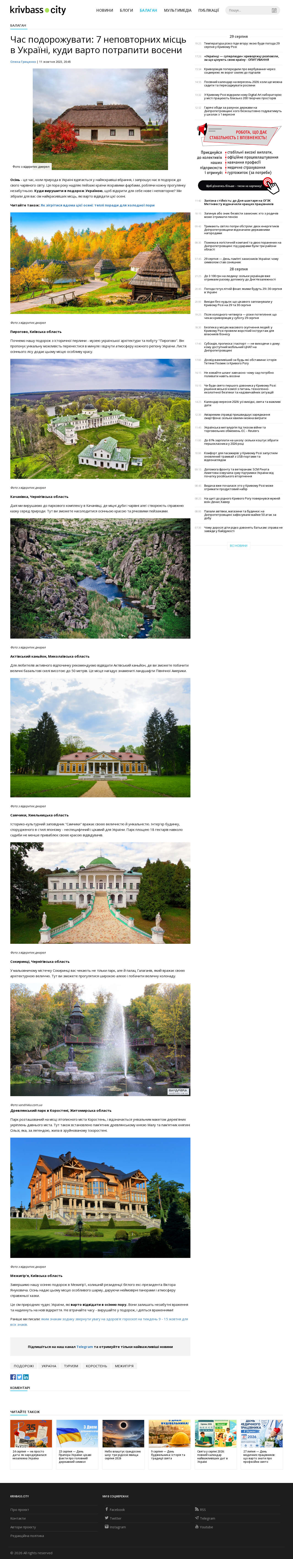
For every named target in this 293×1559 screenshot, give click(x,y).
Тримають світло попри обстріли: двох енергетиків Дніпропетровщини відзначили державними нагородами (241, 230)
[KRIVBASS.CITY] (38, 10)
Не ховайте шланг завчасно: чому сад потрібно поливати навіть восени (239, 374)
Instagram (118, 1527)
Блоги (126, 10)
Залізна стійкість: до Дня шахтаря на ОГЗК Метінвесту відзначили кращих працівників (239, 202)
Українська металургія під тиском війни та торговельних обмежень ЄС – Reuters (235, 429)
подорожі (24, 1366)
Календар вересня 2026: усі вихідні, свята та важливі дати (242, 403)
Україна (49, 1366)
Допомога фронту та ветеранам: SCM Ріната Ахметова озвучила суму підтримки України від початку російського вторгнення (239, 473)
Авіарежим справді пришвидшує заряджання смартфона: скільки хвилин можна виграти (237, 416)
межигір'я (124, 1366)
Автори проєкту (23, 1527)
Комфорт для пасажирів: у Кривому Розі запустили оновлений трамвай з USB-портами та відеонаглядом (241, 456)
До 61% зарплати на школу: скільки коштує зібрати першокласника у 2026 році (241, 442)
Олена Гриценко (23, 62)
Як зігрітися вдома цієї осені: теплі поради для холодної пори (98, 205)
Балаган (148, 10)
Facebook (117, 1509)
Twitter (116, 1518)
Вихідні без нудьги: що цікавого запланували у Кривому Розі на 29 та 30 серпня (238, 303)
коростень (96, 1366)
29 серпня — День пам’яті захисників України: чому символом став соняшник (241, 260)
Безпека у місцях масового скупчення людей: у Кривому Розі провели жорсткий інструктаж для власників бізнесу (239, 331)
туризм (71, 1366)
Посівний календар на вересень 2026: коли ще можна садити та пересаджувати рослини (243, 83)
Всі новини (238, 546)
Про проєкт (19, 1509)
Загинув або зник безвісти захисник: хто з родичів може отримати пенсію (241, 215)
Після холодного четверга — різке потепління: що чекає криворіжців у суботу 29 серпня (240, 316)
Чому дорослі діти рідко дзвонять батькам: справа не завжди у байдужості (243, 529)
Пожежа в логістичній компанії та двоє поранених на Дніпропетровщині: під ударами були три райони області (242, 246)
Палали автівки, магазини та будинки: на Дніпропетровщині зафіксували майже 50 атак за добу (240, 515)
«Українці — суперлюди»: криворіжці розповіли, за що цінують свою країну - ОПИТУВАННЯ (241, 58)
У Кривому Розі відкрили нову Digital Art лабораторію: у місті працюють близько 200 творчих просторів (243, 96)
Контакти (18, 1518)
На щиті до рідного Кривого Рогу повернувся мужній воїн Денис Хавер (242, 500)
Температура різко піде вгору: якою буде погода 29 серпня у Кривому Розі (241, 45)
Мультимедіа (178, 10)
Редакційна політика (27, 1535)
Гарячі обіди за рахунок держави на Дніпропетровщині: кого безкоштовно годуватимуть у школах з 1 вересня (243, 111)
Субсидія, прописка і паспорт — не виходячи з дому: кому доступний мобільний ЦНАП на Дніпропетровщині (242, 347)
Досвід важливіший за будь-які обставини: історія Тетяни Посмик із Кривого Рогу (240, 361)
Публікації (208, 10)
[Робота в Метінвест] (239, 158)
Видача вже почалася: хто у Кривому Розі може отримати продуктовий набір (238, 487)
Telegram (84, 1346)
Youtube (206, 1527)
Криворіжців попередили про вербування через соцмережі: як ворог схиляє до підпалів (239, 70)
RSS (203, 1509)
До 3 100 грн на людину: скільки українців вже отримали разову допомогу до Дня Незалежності (240, 277)
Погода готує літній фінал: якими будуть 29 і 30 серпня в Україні (243, 290)
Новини (104, 10)
